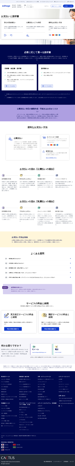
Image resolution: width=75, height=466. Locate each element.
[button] (10, 86)
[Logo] (5, 6)
